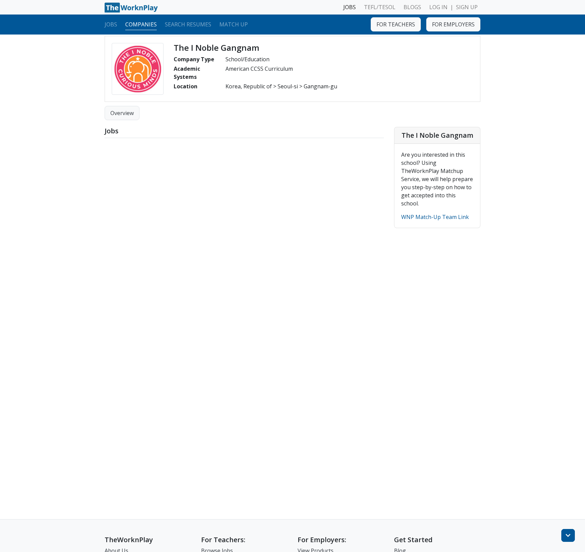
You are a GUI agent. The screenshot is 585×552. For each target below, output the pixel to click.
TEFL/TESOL (379, 7)
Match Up (233, 24)
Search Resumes (188, 24)
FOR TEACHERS (395, 24)
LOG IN (438, 7)
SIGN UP (467, 7)
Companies (141, 24)
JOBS (349, 7)
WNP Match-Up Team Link (435, 217)
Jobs (111, 24)
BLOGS (412, 7)
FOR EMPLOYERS (453, 24)
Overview (122, 113)
